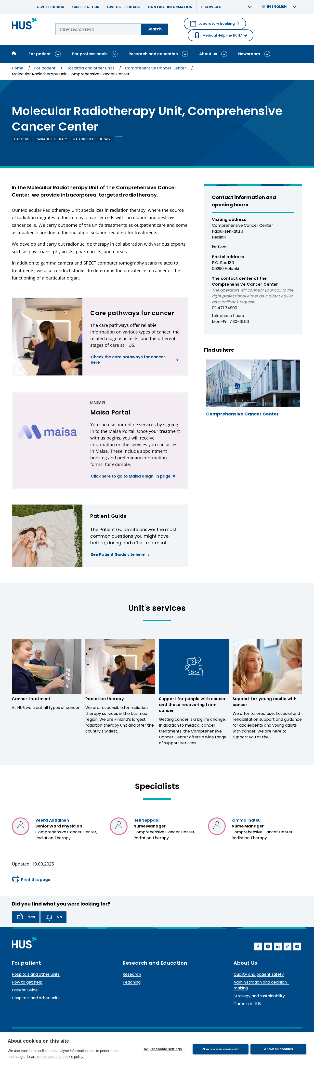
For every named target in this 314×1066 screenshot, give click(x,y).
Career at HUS (85, 6)
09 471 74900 (224, 308)
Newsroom (249, 54)
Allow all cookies (278, 1049)
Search (154, 29)
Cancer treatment (31, 699)
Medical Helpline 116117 (222, 35)
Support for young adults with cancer (265, 701)
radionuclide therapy (91, 139)
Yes (31, 917)
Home (18, 68)
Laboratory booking (212, 25)
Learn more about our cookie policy (55, 1056)
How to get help (27, 982)
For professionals (89, 54)
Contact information (170, 6)
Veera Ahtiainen (52, 820)
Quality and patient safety (259, 974)
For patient (39, 54)
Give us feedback (123, 6)
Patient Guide (25, 990)
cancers (21, 139)
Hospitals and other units (90, 68)
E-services (211, 6)
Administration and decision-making (261, 985)
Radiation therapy (104, 699)
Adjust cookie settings (163, 1049)
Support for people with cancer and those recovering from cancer (192, 704)
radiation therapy (51, 139)
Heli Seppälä (146, 820)
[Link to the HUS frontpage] (25, 24)
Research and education (153, 54)
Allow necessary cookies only (220, 1049)
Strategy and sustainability (259, 996)
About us (208, 54)
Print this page (35, 879)
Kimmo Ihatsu (246, 820)
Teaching (132, 982)
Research (132, 974)
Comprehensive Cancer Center (156, 68)
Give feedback (50, 6)
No (59, 917)
